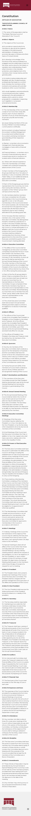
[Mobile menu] (27, 5)
